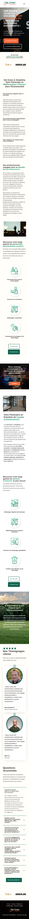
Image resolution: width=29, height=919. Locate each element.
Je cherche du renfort (11, 40)
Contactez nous (14, 351)
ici (10, 805)
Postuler (14, 383)
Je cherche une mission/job (12, 46)
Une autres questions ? (14, 880)
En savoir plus (14, 346)
